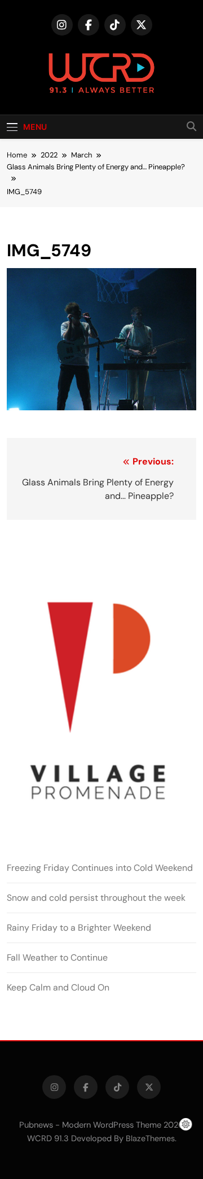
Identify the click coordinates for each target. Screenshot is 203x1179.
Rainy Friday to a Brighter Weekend (79, 927)
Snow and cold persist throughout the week (96, 898)
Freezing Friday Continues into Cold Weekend (100, 868)
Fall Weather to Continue (57, 957)
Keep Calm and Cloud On (58, 987)
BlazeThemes (150, 1138)
